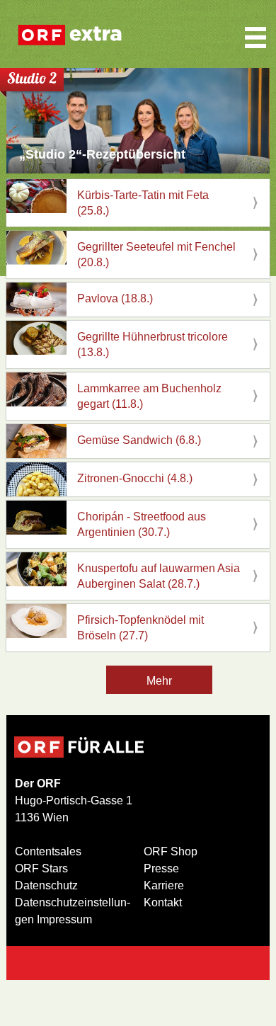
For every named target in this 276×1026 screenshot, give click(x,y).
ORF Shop (170, 851)
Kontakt (163, 902)
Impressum (64, 919)
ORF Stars (41, 868)
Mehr (159, 681)
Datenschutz (46, 885)
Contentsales (48, 851)
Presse (161, 868)
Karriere (164, 885)
